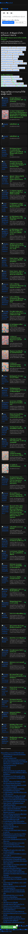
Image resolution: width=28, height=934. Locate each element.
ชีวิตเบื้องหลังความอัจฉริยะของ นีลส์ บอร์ (14, 922)
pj (3, 86)
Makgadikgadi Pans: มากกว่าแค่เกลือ (13, 895)
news (21, 83)
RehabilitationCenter (7, 61)
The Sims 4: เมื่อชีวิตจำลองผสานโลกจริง (14, 890)
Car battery (15, 77)
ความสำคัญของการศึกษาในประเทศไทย (13, 821)
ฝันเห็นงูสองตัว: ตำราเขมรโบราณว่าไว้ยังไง (14, 834)
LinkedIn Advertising (7, 63)
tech (21, 63)
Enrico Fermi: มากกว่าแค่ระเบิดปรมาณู (13, 911)
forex (2, 57)
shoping (23, 50)
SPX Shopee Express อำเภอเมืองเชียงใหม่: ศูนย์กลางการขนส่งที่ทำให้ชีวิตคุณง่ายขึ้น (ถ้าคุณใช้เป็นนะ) (15, 772)
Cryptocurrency (21, 47)
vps (2, 50)
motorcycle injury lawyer (15, 52)
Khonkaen (22, 68)
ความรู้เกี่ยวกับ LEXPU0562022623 (12, 857)
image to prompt (7, 83)
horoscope (4, 47)
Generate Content (8, 22)
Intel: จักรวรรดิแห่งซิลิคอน (10, 897)
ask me (3, 3)
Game (14, 47)
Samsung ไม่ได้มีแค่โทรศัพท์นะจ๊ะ (12, 917)
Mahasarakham (5, 68)
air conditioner (7, 81)
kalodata (15, 54)
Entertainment (7, 79)
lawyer (3, 54)
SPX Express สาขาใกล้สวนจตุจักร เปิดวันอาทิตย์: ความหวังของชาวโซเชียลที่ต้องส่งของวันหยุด (14, 778)
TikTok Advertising (6, 59)
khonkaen (9, 54)
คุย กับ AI (10, 3)
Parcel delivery (18, 61)
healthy (21, 54)
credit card (9, 57)
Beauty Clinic (6, 77)
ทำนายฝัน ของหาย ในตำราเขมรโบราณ (13, 904)
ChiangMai (15, 68)
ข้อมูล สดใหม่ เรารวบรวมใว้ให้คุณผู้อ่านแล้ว (12, 752)
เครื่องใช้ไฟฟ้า (7, 767)
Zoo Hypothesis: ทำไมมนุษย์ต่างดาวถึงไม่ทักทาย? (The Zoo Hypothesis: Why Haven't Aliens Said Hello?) (15, 861)
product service (10, 86)
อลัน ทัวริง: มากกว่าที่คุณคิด (10, 902)
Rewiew (15, 59)
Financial (16, 63)
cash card (15, 57)
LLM (10, 47)
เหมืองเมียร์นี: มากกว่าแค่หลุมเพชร (12, 877)
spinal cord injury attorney (12, 50)
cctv (14, 81)
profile (19, 86)
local (16, 83)
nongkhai (4, 52)
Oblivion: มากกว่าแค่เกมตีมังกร (11, 906)
